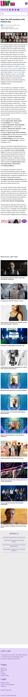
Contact (3, 673)
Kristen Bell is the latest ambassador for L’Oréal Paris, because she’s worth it (14, 368)
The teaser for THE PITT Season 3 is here (12, 301)
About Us (4, 668)
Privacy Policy (5, 682)
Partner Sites (5, 675)
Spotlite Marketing (11, 695)
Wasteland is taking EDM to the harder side (12, 345)
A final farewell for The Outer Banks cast (12, 458)
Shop (2, 672)
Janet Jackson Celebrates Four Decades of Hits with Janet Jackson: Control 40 (14, 323)
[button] (26, 3)
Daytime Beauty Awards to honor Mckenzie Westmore (12, 435)
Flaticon (3, 686)
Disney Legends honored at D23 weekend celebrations (12, 503)
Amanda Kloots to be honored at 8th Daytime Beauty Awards (13, 412)
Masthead (4, 670)
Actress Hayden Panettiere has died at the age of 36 (13, 526)
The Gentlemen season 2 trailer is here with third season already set (13, 278)
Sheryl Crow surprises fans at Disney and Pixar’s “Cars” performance (14, 480)
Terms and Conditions (8, 684)
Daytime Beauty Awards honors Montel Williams (14, 390)
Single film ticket (17, 72)
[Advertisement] (14, 239)
